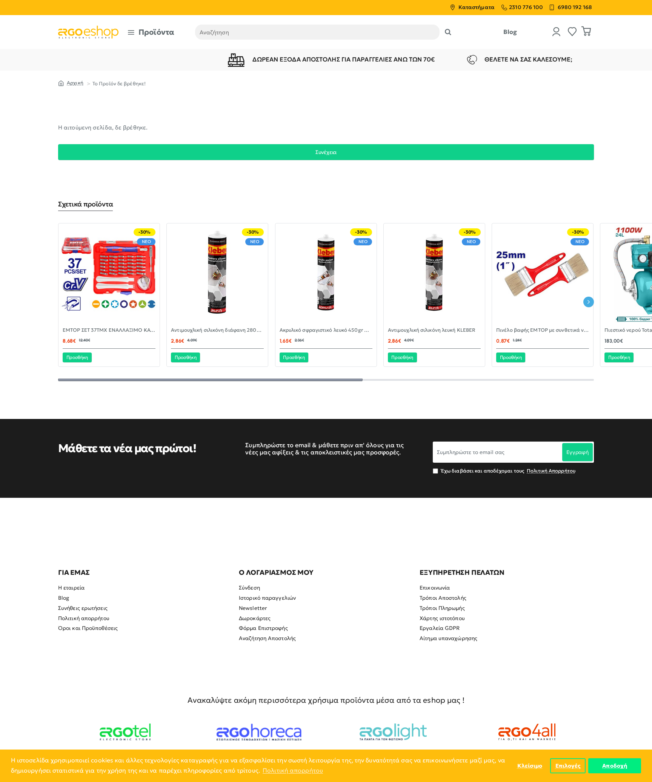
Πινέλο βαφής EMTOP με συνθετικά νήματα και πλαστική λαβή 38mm (542, 330)
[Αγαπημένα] (572, 32)
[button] (77, 357)
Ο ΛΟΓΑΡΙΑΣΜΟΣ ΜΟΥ (276, 572)
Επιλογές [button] (568, 765)
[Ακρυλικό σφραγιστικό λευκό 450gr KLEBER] (326, 274)
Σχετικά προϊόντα (85, 204)
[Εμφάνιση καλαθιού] (586, 32)
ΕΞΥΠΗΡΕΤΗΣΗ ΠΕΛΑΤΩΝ (462, 572)
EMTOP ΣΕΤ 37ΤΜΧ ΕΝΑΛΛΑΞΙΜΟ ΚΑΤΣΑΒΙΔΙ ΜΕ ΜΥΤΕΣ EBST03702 (109, 330)
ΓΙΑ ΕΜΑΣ (73, 572)
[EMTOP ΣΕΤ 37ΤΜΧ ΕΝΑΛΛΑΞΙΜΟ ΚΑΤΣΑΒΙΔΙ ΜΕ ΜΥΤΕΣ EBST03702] (109, 274)
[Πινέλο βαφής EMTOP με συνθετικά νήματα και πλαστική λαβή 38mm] (542, 274)
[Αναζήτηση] (448, 32)
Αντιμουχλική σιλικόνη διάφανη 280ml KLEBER (217, 330)
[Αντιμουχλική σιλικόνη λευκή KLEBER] (434, 274)
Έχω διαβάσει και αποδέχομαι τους (507, 471)
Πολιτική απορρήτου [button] (293, 770)
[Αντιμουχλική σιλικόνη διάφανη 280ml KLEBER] (217, 274)
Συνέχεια (326, 152)
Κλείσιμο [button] (530, 765)
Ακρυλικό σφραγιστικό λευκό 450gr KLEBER (326, 330)
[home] (70, 83)
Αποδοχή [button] (614, 765)
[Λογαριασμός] (556, 32)
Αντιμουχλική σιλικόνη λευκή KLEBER (431, 330)
